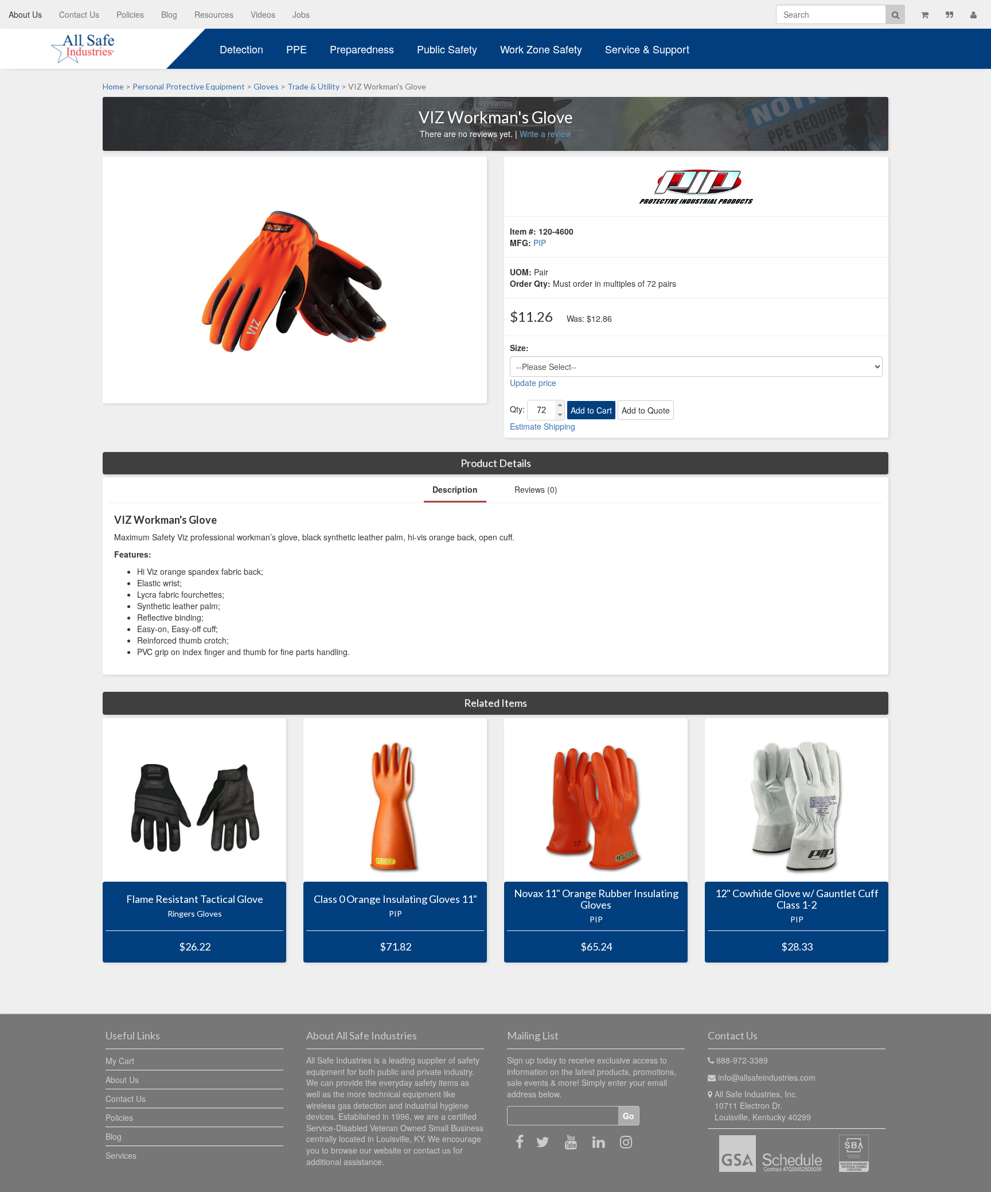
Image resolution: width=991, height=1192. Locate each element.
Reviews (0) (535, 489)
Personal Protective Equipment (188, 86)
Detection (241, 48)
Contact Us (79, 14)
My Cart (120, 1060)
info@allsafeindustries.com (767, 1077)
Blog (169, 14)
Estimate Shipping (542, 426)
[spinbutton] (541, 410)
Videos (263, 14)
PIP (539, 242)
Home (113, 86)
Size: (519, 347)
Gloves (266, 86)
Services (121, 1155)
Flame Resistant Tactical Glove (194, 899)
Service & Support (647, 48)
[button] (559, 405)
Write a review (545, 133)
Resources (213, 14)
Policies (130, 14)
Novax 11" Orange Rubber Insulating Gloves (596, 899)
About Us (25, 14)
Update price (533, 382)
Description (455, 489)
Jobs (301, 14)
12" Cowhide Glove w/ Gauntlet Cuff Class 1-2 (797, 899)
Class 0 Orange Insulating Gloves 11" (395, 899)
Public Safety (447, 48)
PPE (296, 48)
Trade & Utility (313, 86)
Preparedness (362, 48)
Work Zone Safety (541, 48)
